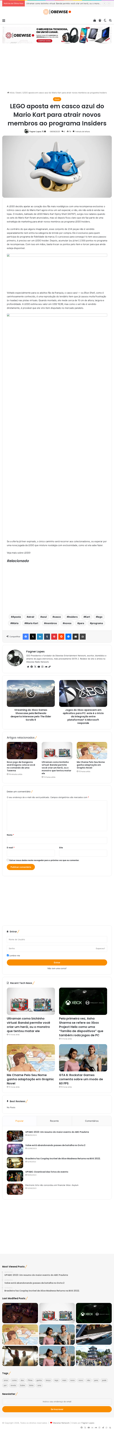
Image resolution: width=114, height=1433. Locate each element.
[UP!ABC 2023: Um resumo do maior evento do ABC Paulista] (15, 1136)
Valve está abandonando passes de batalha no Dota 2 (55, 1145)
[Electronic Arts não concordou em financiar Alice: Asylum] (15, 1189)
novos (67, 623)
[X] (35, 667)
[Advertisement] (57, 69)
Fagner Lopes (35, 131)
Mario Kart (32, 623)
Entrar (57, 962)
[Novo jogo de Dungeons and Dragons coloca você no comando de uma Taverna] (22, 750)
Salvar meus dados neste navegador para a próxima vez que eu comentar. (44, 860)
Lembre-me (14, 955)
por (5, 1385)
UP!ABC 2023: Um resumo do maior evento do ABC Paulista (57, 1131)
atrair (31, 616)
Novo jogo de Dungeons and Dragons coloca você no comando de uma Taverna (21, 766)
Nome (10, 835)
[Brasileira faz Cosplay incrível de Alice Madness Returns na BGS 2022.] (15, 1162)
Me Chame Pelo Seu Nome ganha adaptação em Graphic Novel (91, 765)
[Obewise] (57, 12)
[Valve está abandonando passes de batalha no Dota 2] (15, 1149)
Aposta (16, 616)
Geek (18, 92)
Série (31, 1385)
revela (13, 1385)
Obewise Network (61, 1423)
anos (6, 1380)
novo (81, 1380)
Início (11, 92)
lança (48, 1380)
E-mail (11, 847)
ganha (39, 1380)
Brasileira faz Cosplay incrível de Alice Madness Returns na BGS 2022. (63, 1158)
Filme (30, 1380)
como (14, 1380)
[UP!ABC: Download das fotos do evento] (15, 1176)
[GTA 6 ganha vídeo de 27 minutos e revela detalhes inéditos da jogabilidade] (57, 1356)
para (81, 623)
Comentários (92, 1120)
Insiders (73, 616)
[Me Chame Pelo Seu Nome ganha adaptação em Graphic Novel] (92, 750)
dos (22, 1380)
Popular (19, 1120)
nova (72, 1380)
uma (39, 1385)
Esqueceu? (100, 948)
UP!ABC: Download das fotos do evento (46, 1171)
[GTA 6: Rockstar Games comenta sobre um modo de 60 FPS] (83, 1057)
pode (104, 1380)
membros (51, 623)
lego (99, 616)
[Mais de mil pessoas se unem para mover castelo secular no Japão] (94, 1356)
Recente (54, 1120)
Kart (87, 616)
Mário (15, 623)
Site (61, 847)
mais (64, 1380)
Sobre (22, 1385)
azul (44, 616)
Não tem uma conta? (57, 968)
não (88, 1380)
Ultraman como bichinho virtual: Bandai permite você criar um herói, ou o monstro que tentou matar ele (56, 768)
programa (97, 623)
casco (57, 616)
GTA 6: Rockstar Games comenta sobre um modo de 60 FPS (81, 1079)
